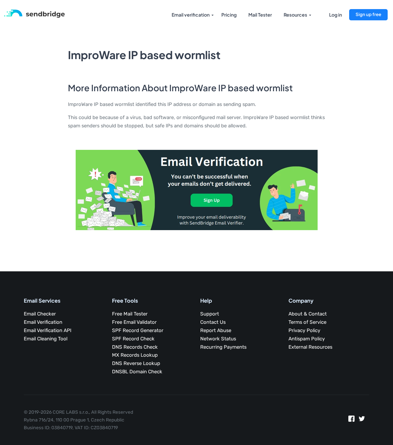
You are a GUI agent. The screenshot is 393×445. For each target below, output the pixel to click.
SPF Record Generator (137, 330)
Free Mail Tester (130, 314)
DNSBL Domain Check (137, 372)
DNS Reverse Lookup (136, 363)
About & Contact (307, 314)
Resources (295, 15)
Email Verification (43, 322)
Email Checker (40, 314)
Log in (335, 15)
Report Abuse (215, 330)
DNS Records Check (135, 347)
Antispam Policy (306, 339)
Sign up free (368, 14)
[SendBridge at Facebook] (351, 420)
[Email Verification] (34, 13)
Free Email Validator (134, 322)
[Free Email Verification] (197, 190)
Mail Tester (260, 15)
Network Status (218, 339)
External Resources (310, 347)
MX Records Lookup (135, 355)
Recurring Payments (223, 347)
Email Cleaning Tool (45, 339)
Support (209, 314)
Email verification (191, 15)
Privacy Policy (304, 330)
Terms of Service (307, 322)
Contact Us (213, 322)
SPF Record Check (133, 339)
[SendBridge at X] (362, 420)
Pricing (229, 15)
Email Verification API (47, 330)
